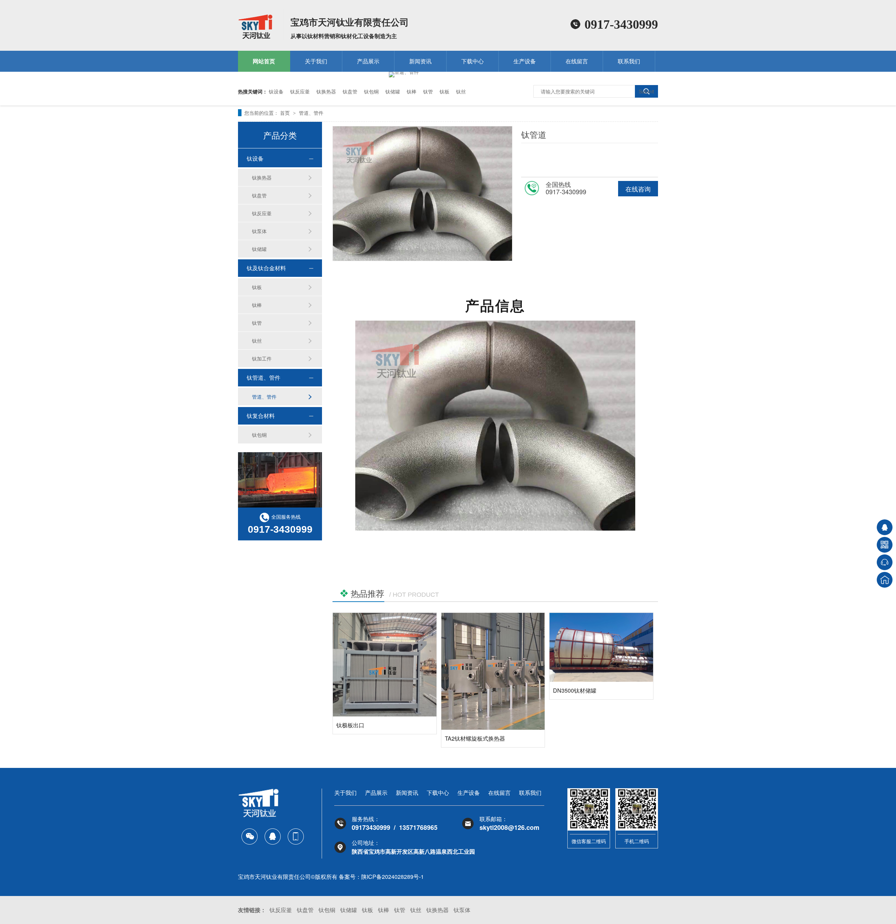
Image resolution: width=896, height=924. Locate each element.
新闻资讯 (420, 61)
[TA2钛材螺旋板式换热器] (493, 671)
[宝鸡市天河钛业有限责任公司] (255, 37)
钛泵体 (259, 230)
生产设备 (524, 61)
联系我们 (629, 61)
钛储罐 (392, 91)
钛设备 (276, 91)
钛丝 (461, 91)
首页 (285, 112)
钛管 (428, 91)
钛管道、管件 (263, 377)
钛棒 (411, 91)
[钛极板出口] (384, 664)
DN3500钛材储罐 (574, 690)
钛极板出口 (350, 725)
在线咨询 (638, 188)
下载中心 (472, 61)
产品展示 (368, 61)
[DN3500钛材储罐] (601, 647)
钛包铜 (371, 91)
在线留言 (577, 61)
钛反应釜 (300, 91)
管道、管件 (311, 112)
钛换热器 (326, 91)
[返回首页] (884, 580)
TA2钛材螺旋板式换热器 (475, 738)
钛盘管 (350, 91)
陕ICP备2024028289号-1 (392, 877)
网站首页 (264, 61)
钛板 (444, 91)
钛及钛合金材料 (266, 268)
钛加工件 (262, 358)
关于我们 (316, 61)
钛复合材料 (261, 416)
